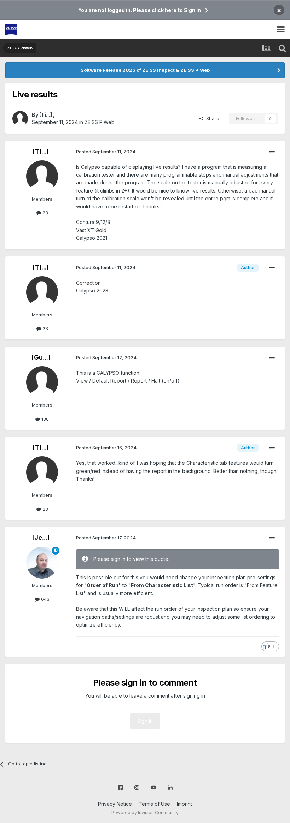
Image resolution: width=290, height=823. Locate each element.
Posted (105, 151)
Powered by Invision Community (145, 812)
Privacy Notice (115, 804)
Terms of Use (154, 804)
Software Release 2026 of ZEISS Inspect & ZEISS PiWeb (145, 70)
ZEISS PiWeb (100, 122)
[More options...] (272, 152)
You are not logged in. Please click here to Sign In (139, 10)
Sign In (145, 721)
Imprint (184, 804)
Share (211, 118)
